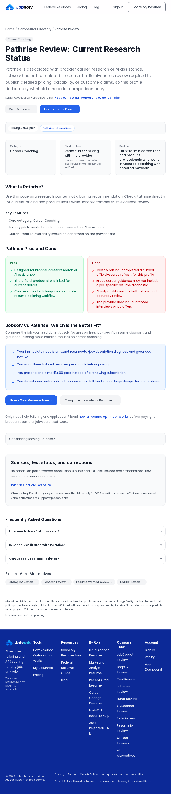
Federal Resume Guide (67, 667)
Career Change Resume (95, 697)
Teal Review (126, 679)
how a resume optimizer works (104, 416)
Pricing (82, 7)
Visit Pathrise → (21, 109)
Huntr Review (127, 699)
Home (10, 29)
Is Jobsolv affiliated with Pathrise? (85, 545)
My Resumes (43, 668)
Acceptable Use (111, 774)
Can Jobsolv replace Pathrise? (85, 559)
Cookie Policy (89, 774)
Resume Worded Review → (94, 582)
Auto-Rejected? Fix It (99, 728)
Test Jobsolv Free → (59, 109)
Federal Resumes (57, 7)
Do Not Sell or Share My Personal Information (84, 781)
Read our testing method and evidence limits (87, 97)
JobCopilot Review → (22, 582)
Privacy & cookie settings (134, 781)
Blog (96, 7)
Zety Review (126, 718)
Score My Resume (146, 7)
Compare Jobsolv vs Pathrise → (90, 400)
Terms (72, 774)
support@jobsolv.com (53, 498)
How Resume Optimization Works (43, 655)
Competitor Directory (34, 29)
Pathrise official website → (33, 485)
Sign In (118, 7)
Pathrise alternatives (57, 128)
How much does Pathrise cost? (85, 531)
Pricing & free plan (23, 128)
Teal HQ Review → (132, 582)
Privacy (59, 774)
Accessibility (134, 774)
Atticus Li (11, 780)
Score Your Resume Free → (31, 400)
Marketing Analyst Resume (96, 667)
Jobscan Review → (56, 582)
